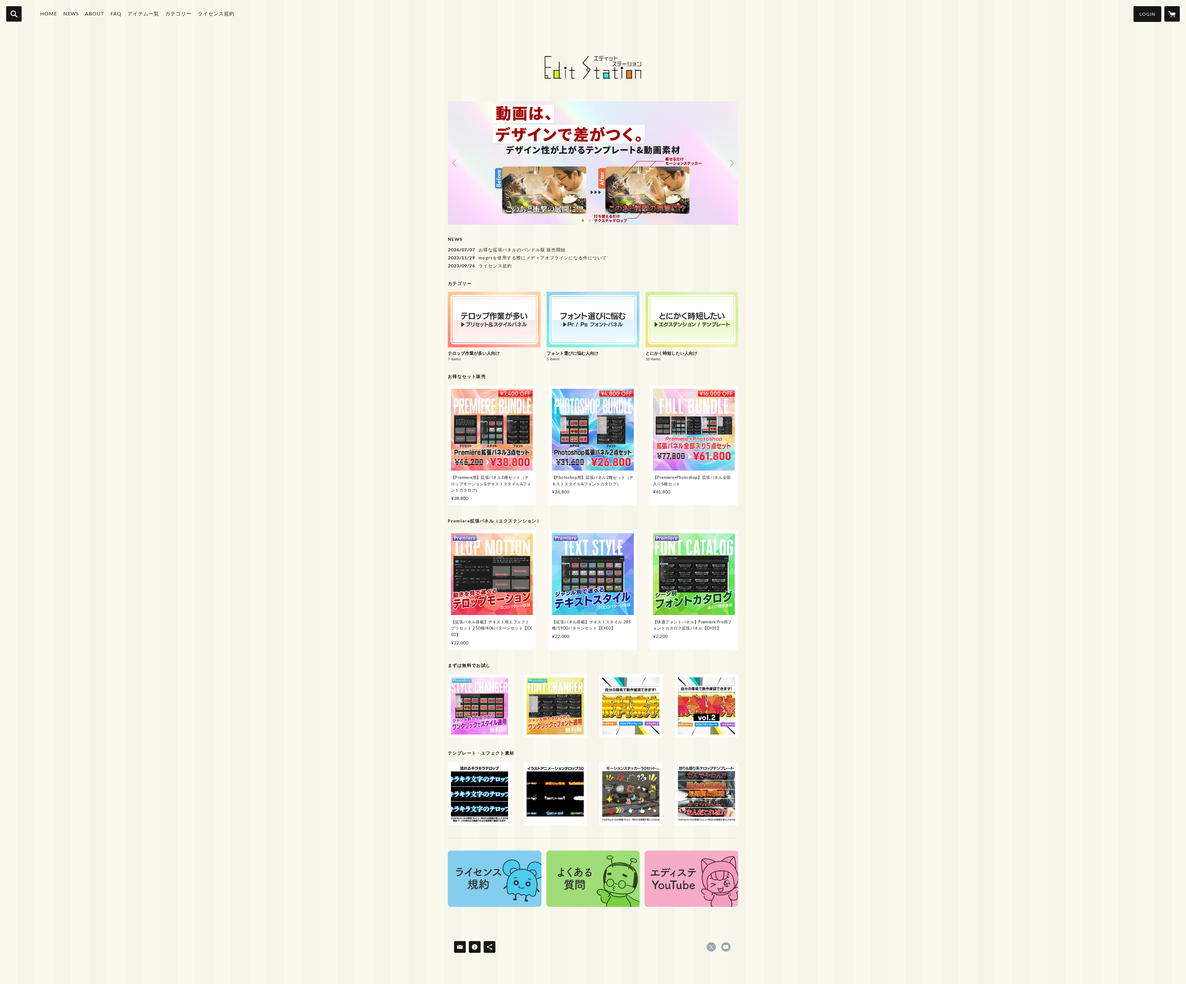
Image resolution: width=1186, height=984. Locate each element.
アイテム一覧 (143, 13)
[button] (1147, 14)
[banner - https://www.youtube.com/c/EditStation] (691, 879)
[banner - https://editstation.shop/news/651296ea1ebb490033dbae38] (494, 879)
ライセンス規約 (216, 13)
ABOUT (94, 13)
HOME (48, 13)
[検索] (14, 14)
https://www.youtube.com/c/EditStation (725, 947)
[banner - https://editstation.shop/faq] (593, 879)
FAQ (116, 13)
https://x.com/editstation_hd (711, 947)
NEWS (71, 13)
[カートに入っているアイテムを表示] (1172, 14)
